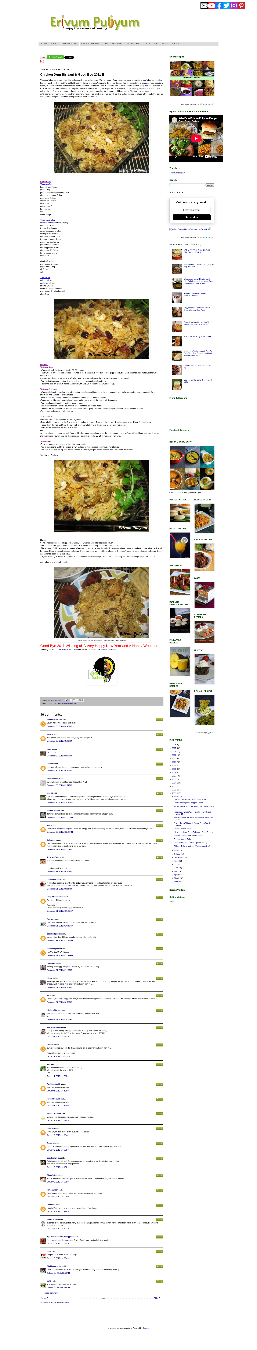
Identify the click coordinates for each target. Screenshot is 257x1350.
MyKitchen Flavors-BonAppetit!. (60, 1237)
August (177, 861)
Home (102, 1298)
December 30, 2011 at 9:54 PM (59, 785)
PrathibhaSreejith (54, 1027)
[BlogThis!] (73, 700)
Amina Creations (54, 1114)
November (178, 850)
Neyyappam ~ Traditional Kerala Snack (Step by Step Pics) (197, 309)
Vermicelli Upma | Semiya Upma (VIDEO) (190, 843)
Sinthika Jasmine (54, 1266)
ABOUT (55, 43)
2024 (174, 752)
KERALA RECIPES (90, 43)
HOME (43, 43)
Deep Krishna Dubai (55, 897)
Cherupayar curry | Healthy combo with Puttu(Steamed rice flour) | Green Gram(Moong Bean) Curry (199, 281)
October (177, 854)
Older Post (158, 1298)
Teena (49, 825)
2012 (174, 790)
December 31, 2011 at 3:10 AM (59, 849)
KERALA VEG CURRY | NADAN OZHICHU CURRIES (197, 251)
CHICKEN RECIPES (54, 704)
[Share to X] (76, 700)
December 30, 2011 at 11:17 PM (60, 817)
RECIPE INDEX (69, 43)
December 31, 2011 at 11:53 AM (60, 955)
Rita (48, 1064)
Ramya (50, 919)
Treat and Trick (53, 857)
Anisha (50, 734)
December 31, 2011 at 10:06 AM (60, 911)
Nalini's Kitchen (53, 810)
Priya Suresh (52, 1190)
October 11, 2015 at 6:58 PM (58, 1273)
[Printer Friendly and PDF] (55, 58)
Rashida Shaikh (53, 1084)
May (176, 871)
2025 (174, 748)
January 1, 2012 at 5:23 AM (58, 1037)
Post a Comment (50, 1293)
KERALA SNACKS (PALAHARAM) (197, 337)
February (178, 882)
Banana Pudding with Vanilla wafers (188, 836)
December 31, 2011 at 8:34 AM (59, 889)
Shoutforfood (52, 1175)
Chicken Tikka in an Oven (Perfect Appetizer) (192, 846)
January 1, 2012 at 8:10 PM (58, 1091)
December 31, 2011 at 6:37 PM (59, 987)
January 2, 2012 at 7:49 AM (58, 1120)
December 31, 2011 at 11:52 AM (60, 941)
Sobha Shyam (53, 1219)
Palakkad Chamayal (107, 649)
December (178, 796)
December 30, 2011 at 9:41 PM (59, 771)
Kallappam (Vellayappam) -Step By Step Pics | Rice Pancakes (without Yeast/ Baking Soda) (198, 353)
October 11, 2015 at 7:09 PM (58, 1288)
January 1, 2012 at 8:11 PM (58, 1106)
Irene (49, 749)
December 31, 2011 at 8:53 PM (59, 1002)
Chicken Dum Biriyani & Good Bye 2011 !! (190, 799)
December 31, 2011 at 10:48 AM (60, 926)
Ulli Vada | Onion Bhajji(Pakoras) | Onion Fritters (193, 832)
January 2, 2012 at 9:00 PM (58, 1197)
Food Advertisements (189, 104)
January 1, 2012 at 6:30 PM (58, 1076)
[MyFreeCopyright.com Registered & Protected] (189, 229)
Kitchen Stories (53, 1010)
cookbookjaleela (54, 934)
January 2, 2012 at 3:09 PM (58, 1150)
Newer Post (45, 1298)
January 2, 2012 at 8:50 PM (58, 1182)
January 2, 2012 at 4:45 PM (58, 1167)
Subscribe (191, 217)
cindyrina (51, 1128)
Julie (49, 1281)
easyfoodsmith (53, 1158)
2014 (174, 783)
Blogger (146, 1328)
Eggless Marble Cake (182, 839)
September (179, 857)
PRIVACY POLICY (170, 43)
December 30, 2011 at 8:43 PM (59, 726)
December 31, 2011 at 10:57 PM (60, 1019)
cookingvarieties (54, 880)
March (177, 878)
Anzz (49, 995)
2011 (174, 793)
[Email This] (71, 700)
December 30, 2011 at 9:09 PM (59, 756)
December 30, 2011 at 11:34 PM (60, 832)
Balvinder (51, 840)
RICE (75, 704)
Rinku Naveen (53, 779)
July (176, 864)
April (176, 875)
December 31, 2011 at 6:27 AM (59, 871)
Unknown (51, 1045)
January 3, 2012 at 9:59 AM (58, 1229)
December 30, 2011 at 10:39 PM (60, 803)
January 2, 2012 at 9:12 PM (58, 1211)
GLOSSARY (133, 43)
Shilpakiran (52, 963)
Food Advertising (200, 733)
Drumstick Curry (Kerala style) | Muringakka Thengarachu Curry (197, 323)
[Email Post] (66, 700)
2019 (174, 769)
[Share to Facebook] (79, 700)
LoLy (49, 1252)
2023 (174, 755)
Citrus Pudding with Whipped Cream (188, 803)
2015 (174, 779)
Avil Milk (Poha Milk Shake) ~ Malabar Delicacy (195, 294)
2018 (174, 772)
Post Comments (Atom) (60, 1302)
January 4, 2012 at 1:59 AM (58, 1243)
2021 (174, 762)
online (171, 902)
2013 (174, 786)
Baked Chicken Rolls (182, 829)
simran (50, 978)
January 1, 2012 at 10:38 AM (58, 1056)
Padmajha (51, 1205)
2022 (174, 758)
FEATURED (117, 43)
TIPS (106, 43)
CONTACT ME (150, 43)
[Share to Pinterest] (82, 700)
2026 (174, 745)
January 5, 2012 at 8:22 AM (58, 1258)
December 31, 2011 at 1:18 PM (59, 970)
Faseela (50, 764)
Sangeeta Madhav (54, 719)
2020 (174, 765)
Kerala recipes (67, 704)
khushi (50, 793)
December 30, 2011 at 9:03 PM (59, 741)
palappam (145, 83)
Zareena (50, 1143)
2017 (174, 776)
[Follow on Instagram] (42, 63)
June (176, 868)
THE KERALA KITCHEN (65, 649)
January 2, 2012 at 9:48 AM (58, 1135)
